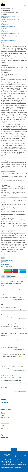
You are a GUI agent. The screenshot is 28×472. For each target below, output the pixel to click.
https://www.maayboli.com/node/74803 (11, 378)
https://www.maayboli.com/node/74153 (10, 30)
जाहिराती (15, 456)
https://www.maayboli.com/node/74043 (10, 20)
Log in (3, 276)
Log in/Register (4, 402)
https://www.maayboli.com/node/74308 (10, 37)
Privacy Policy (10, 468)
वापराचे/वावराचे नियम (5, 463)
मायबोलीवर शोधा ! (4, 438)
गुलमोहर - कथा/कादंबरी (5, 265)
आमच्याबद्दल (16, 463)
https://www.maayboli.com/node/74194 (10, 33)
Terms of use (4, 468)
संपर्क (21, 463)
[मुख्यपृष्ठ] (3, 3)
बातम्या (20, 456)
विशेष (11, 456)
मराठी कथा (10, 261)
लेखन (6, 258)
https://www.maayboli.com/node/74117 (10, 26)
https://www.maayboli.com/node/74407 (10, 40)
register (8, 276)
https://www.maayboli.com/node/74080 (10, 23)
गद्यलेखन (9, 258)
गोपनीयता (12, 463)
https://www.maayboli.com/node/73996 (10, 16)
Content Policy (17, 468)
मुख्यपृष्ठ (6, 8)
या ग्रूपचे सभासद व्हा (5, 417)
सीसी (25, 456)
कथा (7, 261)
